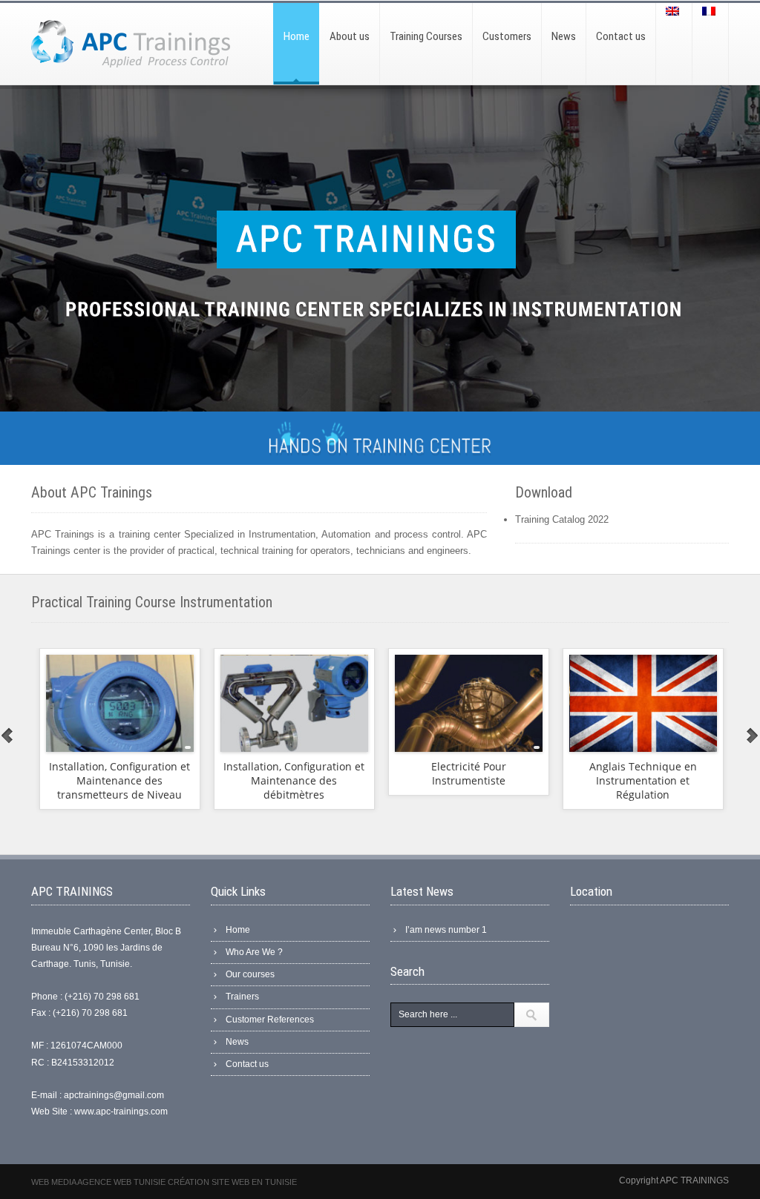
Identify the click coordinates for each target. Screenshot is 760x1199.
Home (238, 930)
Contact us (247, 1064)
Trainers (242, 996)
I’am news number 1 (446, 930)
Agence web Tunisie (122, 1181)
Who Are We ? (254, 952)
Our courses (250, 974)
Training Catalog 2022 (562, 519)
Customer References (270, 1019)
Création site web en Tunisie (232, 1181)
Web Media (54, 1181)
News (237, 1042)
